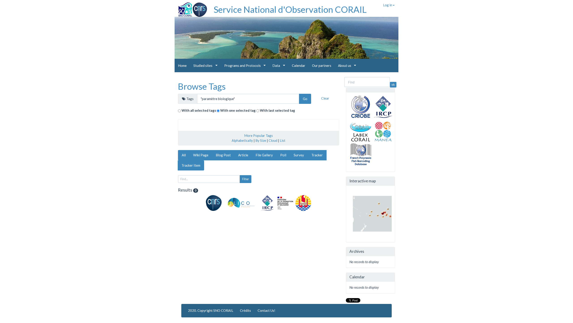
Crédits (245, 310)
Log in (388, 5)
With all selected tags (199, 110)
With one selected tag (238, 110)
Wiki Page (200, 155)
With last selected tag (277, 110)
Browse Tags (202, 86)
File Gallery (264, 155)
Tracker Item (191, 165)
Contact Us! (266, 310)
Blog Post (223, 155)
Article (243, 155)
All (184, 155)
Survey (299, 155)
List (282, 140)
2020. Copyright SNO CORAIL (210, 310)
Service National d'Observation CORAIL (290, 9)
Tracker (317, 155)
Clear (325, 98)
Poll (283, 155)
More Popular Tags (258, 135)
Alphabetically (242, 140)
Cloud (273, 140)
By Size (260, 140)
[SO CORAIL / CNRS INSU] (191, 8)
